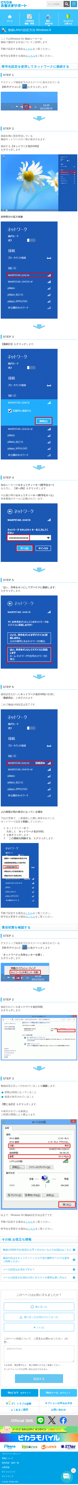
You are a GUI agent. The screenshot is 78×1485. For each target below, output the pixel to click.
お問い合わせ (58, 1409)
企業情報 (5, 1467)
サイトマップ (7, 1476)
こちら (29, 48)
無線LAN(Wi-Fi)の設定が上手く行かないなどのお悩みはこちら (37, 1249)
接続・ (49, 22)
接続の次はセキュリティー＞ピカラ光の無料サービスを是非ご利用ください (36, 1260)
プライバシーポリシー (11, 1454)
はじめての (68, 22)
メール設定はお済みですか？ (19, 1269)
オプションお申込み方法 (58, 1403)
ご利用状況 (29, 22)
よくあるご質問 (19, 1409)
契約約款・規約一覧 (10, 1463)
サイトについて (8, 1472)
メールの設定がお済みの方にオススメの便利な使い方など (35, 1277)
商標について (7, 1458)
